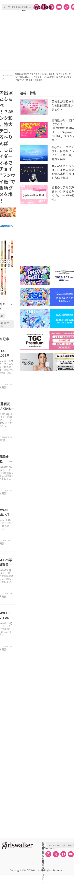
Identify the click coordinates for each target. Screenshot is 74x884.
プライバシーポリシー (43, 861)
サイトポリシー (43, 856)
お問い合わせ (43, 852)
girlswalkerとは (44, 848)
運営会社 (43, 843)
